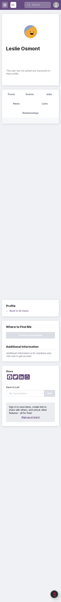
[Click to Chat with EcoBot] (54, 594)
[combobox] (38, 5)
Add (49, 393)
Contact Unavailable (30, 335)
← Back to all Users (17, 310)
